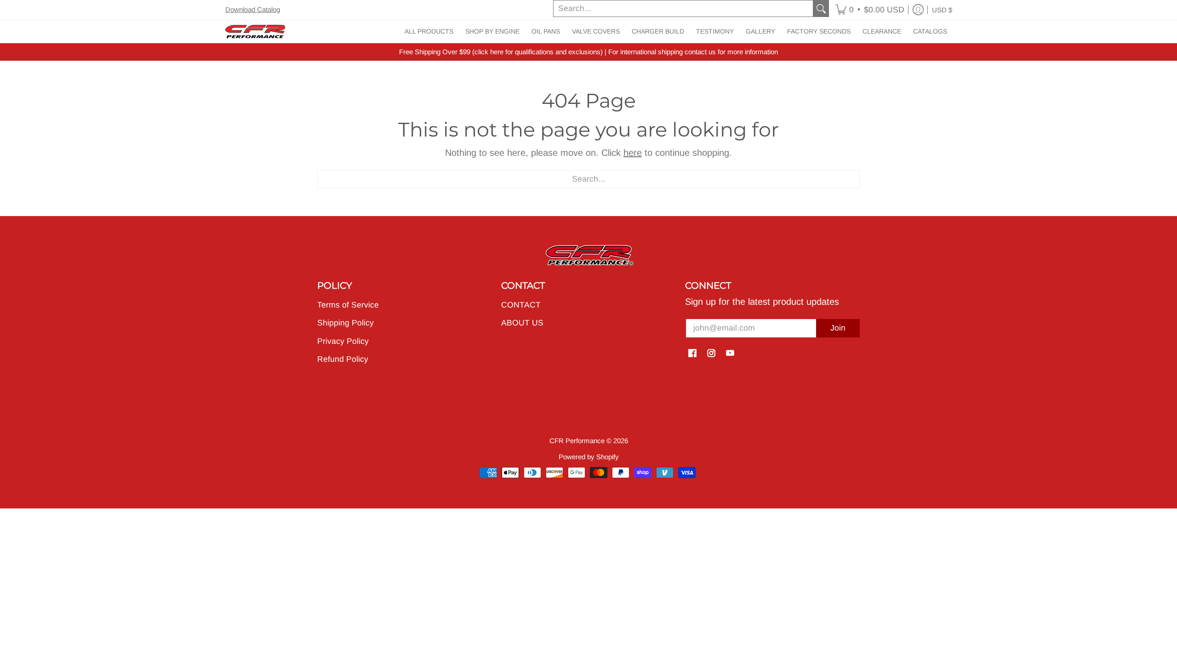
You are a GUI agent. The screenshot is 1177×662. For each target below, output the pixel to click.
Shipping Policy (345, 322)
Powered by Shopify (589, 457)
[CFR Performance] (255, 31)
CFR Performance (577, 441)
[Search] (821, 8)
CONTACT (521, 304)
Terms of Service (348, 304)
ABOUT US (522, 322)
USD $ (942, 10)
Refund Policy (342, 359)
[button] (869, 10)
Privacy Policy (343, 341)
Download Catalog (252, 9)
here (632, 153)
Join (838, 327)
